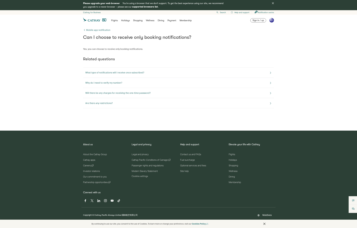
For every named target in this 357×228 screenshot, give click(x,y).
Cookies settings (140, 176)
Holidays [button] (125, 20)
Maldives (267, 214)
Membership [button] (186, 20)
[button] (264, 224)
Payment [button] (171, 20)
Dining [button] (161, 20)
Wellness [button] (150, 20)
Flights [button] (114, 20)
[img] (273, 3)
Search (223, 12)
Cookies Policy (199, 224)
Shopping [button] (138, 20)
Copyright (87, 215)
